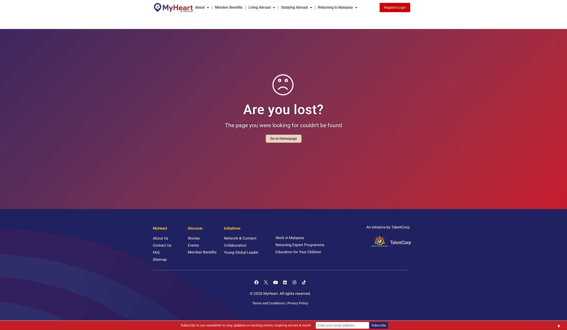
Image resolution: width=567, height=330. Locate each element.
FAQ (156, 252)
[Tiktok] (304, 282)
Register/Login (395, 8)
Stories (194, 238)
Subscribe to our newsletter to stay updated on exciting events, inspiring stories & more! (246, 325)
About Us (160, 238)
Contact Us (162, 245)
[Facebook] (256, 282)
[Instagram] (294, 282)
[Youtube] (275, 282)
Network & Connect (240, 238)
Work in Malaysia (290, 238)
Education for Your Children (298, 252)
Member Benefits (229, 7)
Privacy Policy (297, 303)
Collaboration (235, 245)
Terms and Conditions (268, 303)
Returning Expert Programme (300, 245)
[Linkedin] (285, 282)
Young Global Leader (241, 252)
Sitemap (160, 259)
